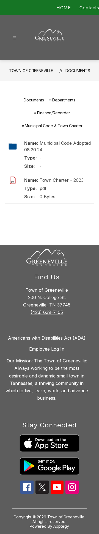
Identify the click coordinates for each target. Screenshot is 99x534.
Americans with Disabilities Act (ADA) (47, 338)
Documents (77, 70)
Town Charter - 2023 (62, 180)
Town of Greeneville (31, 70)
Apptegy (61, 526)
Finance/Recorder (53, 112)
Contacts (89, 7)
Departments (63, 100)
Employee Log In (46, 349)
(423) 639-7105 (47, 312)
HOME (63, 7)
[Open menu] (14, 38)
